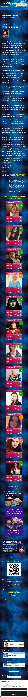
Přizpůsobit (14, 688)
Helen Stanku (16, 20)
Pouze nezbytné (14, 691)
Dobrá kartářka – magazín (14, 583)
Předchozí (4, 10)
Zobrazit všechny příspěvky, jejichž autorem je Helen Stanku (16, 190)
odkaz (23, 175)
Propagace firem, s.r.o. (14, 584)
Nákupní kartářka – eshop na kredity (14, 581)
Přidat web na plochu (21, 4)
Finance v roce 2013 (14, 591)
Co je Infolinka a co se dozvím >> (14, 557)
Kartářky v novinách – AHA (14, 594)
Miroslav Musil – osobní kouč (14, 585)
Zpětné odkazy (14, 595)
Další (24, 10)
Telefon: (8, 216)
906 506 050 (9, 218)
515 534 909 (9, 221)
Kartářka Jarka (18, 174)
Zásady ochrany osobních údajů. (16, 686)
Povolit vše (14, 694)
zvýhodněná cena (18, 488)
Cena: (16, 216)
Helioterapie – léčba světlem (14, 592)
